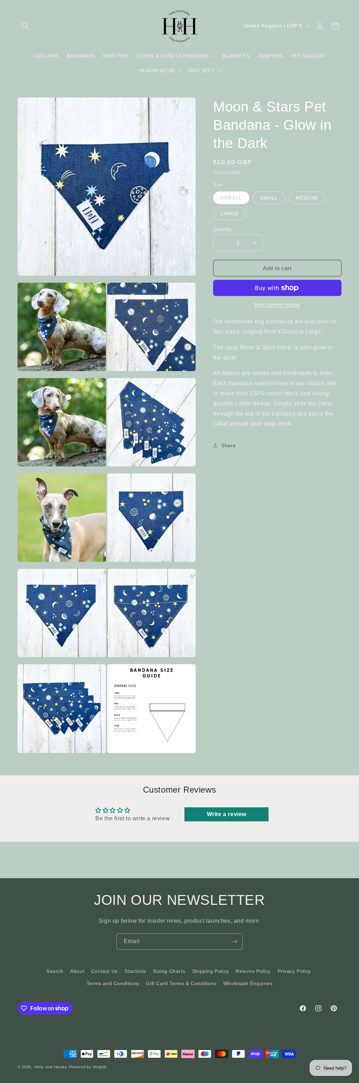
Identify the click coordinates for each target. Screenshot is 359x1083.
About (77, 971)
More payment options (277, 304)
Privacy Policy (294, 971)
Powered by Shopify (88, 1067)
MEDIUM (307, 198)
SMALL (269, 198)
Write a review (226, 814)
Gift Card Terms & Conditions (181, 983)
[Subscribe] (234, 941)
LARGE (230, 213)
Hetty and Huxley (50, 1067)
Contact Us (104, 971)
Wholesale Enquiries (247, 983)
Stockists (135, 971)
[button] (25, 26)
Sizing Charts (169, 971)
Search (54, 971)
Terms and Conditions (113, 983)
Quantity (222, 229)
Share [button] (228, 445)
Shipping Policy (210, 971)
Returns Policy (253, 971)
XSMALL (231, 198)
